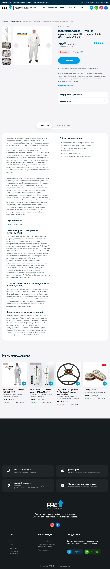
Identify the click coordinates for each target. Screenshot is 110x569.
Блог (62, 8)
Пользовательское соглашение (45, 551)
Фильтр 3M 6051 (91, 390)
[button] (16, 45)
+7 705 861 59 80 (101, 2)
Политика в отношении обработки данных (46, 545)
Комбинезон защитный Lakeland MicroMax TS (40, 391)
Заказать (69, 60)
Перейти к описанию (66, 85)
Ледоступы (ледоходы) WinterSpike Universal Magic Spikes (67, 392)
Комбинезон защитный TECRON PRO (13, 391)
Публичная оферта (45, 541)
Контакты (78, 8)
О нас (69, 8)
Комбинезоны (64, 27)
